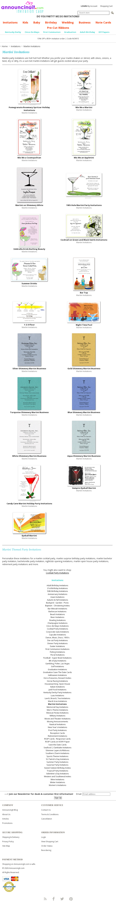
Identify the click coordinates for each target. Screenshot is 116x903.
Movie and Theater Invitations (57, 718)
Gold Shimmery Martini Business (84, 368)
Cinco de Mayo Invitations (57, 626)
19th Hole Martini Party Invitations (84, 205)
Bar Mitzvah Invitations (57, 608)
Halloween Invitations (57, 675)
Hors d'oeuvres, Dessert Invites (57, 678)
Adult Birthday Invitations (57, 585)
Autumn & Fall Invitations (57, 600)
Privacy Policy (8, 841)
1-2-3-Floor (29, 324)
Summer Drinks (29, 283)
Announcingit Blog (10, 810)
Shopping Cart (106, 6)
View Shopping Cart (49, 841)
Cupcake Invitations (57, 634)
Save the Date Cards (57, 744)
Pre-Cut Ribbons (58, 28)
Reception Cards (57, 733)
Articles (5, 819)
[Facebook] (54, 899)
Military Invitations (57, 715)
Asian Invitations (57, 597)
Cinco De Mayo (32, 32)
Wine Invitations (57, 779)
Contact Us (46, 810)
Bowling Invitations (57, 620)
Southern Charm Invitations (57, 753)
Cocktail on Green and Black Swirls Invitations (84, 239)
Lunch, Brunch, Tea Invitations (57, 698)
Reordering (46, 850)
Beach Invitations (57, 614)
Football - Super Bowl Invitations (57, 658)
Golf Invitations (57, 666)
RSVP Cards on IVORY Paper (57, 741)
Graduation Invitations (57, 669)
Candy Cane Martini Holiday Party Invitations (29, 503)
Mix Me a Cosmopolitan (29, 157)
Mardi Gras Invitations (57, 701)
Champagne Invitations (57, 623)
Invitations (10, 22)
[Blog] (45, 899)
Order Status (46, 846)
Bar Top (84, 292)
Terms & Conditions (49, 814)
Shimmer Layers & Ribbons (57, 750)
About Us (6, 814)
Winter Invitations (57, 782)
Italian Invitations (57, 686)
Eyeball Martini (29, 535)
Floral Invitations (57, 655)
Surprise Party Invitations (57, 765)
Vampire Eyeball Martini (84, 488)
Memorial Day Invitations (57, 707)
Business (84, 22)
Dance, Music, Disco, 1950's (57, 637)
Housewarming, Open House (57, 684)
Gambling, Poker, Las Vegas (57, 663)
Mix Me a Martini (84, 107)
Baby (36, 22)
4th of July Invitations (57, 660)
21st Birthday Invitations (57, 588)
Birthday (51, 22)
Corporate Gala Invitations (57, 632)
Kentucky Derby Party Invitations (57, 692)
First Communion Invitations (57, 649)
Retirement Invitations (57, 736)
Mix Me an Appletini (84, 157)
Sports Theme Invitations (57, 756)
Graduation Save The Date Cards (57, 672)
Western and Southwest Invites (57, 776)
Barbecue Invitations (57, 611)
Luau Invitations (57, 695)
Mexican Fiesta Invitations (57, 713)
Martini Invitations (57, 704)
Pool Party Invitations (57, 730)
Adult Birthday (87, 32)
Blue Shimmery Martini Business (84, 412)
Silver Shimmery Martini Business (29, 368)
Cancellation (46, 819)
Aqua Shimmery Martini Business (84, 456)
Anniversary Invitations (57, 594)
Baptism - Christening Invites (57, 605)
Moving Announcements (57, 721)
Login (43, 837)
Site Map (6, 846)
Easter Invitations (57, 646)
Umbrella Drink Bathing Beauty (29, 249)
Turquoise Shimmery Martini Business (29, 412)
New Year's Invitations (57, 727)
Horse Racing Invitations (57, 681)
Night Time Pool (84, 324)
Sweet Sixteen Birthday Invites (57, 768)
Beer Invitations (57, 617)
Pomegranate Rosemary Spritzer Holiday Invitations (29, 109)
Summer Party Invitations (57, 762)
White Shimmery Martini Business (29, 456)
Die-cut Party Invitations (57, 640)
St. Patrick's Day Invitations (57, 759)
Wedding (68, 22)
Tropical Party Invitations (57, 770)
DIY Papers (104, 32)
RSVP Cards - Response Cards (57, 739)
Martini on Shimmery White (29, 205)
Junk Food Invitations (57, 689)
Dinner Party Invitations (57, 643)
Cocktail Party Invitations (57, 572)
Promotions (7, 823)
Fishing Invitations (57, 652)
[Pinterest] (71, 899)
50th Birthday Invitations (57, 591)
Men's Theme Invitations (57, 710)
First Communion (52, 32)
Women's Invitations (57, 785)
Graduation (70, 32)
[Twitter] (62, 899)
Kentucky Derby (13, 32)
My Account (89, 6)
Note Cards (103, 22)
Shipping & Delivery (10, 837)
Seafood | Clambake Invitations (57, 747)
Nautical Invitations (57, 724)
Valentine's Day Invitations (57, 773)
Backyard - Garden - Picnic (57, 602)
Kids (25, 22)
